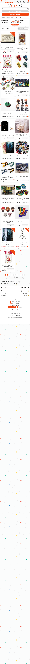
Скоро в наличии (20, 20)
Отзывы (3, 297)
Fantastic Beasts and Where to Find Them (10, 283)
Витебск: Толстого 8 (15, 315)
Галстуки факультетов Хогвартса (22, 70)
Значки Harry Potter (7, 113)
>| (23, 275)
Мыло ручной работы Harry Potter (7, 199)
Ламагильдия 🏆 (25, 291)
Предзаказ (3, 295)
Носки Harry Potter (22, 221)
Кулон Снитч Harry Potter (8, 135)
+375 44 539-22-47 (21, 1)
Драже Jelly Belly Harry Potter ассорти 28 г (22, 92)
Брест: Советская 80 (15, 313)
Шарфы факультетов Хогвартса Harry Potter (7, 176)
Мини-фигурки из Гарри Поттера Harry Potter (22, 113)
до (15, 22)
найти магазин (9, 2)
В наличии (5, 20)
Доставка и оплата (5, 291)
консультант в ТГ (16, 303)
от (11, 22)
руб (20, 22)
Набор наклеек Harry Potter (22, 155)
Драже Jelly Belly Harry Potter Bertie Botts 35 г (8, 266)
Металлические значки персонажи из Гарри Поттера (7, 221)
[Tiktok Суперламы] (15, 307)
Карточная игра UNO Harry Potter (22, 199)
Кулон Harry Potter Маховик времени (22, 135)
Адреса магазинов (5, 290)
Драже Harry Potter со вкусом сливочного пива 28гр (22, 48)
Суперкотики (8, 91)
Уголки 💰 (26, 295)
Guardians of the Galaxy (15, 281)
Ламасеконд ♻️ (25, 293)
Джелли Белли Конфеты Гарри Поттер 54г (8, 70)
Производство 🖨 (25, 290)
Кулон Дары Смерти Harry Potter (22, 243)
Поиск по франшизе (15, 11)
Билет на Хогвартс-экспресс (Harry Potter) (7, 47)
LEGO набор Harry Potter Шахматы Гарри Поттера (22, 177)
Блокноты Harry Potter (8, 155)
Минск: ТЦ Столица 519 (15, 312)
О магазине (3, 293)
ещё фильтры (15, 24)
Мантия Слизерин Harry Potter (7, 243)
